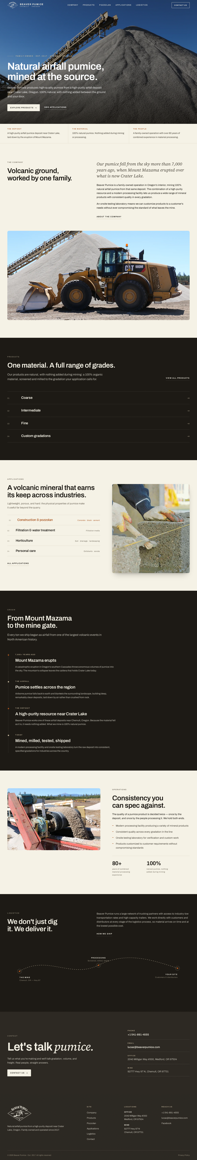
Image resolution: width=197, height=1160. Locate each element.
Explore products (23, 108)
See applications (55, 107)
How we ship (104, 934)
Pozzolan (105, 5)
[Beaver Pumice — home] (42, 1113)
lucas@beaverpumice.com (144, 1047)
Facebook (166, 1123)
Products (89, 5)
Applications (123, 5)
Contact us (180, 5)
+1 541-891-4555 (138, 1034)
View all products (178, 378)
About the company (109, 217)
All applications (18, 563)
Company (72, 5)
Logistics (142, 5)
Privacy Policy (184, 1155)
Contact (91, 1139)
